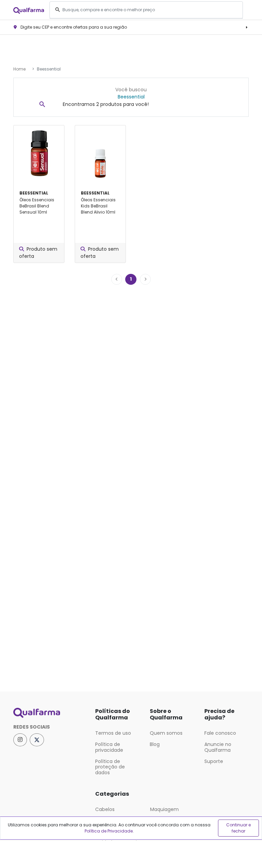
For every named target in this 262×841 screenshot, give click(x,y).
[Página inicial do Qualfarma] (49, 713)
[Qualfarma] (28, 10)
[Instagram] (20, 739)
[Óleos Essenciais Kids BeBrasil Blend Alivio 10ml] (100, 153)
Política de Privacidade (109, 831)
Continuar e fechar (238, 828)
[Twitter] (37, 739)
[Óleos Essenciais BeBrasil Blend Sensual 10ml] (39, 153)
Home (19, 69)
